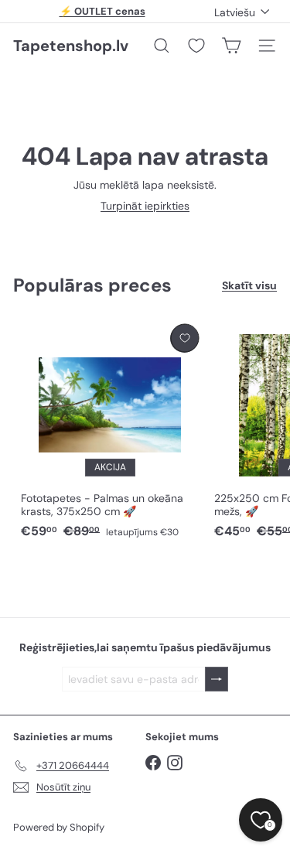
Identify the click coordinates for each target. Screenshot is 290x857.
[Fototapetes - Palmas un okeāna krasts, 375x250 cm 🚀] (110, 432)
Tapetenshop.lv (70, 45)
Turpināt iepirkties (145, 206)
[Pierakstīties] (216, 679)
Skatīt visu (249, 285)
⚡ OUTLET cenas (102, 11)
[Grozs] (231, 45)
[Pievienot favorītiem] (184, 338)
